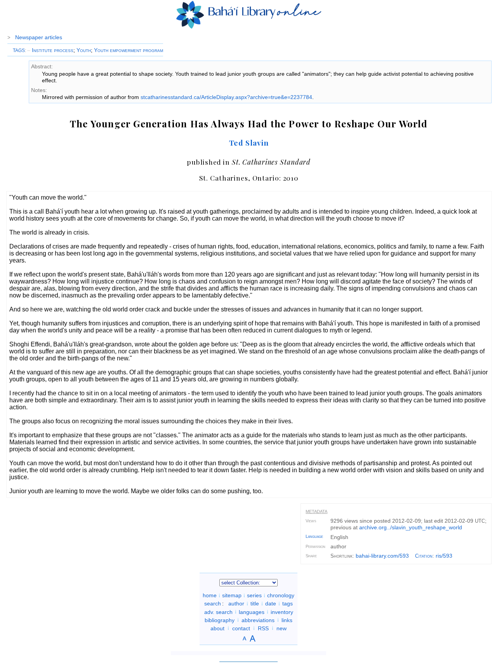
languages (251, 612)
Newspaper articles (38, 37)
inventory (282, 612)
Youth (83, 50)
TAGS (19, 50)
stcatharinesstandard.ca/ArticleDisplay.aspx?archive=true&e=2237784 (226, 97)
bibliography (220, 620)
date (270, 603)
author (236, 603)
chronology (280, 595)
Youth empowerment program (128, 50)
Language (314, 536)
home (210, 595)
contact (241, 628)
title (254, 603)
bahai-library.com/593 (382, 556)
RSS (263, 628)
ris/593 (444, 556)
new (281, 628)
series (254, 595)
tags (287, 603)
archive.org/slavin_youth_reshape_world (410, 527)
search (212, 603)
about (217, 628)
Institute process (50, 50)
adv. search (218, 612)
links (287, 620)
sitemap (232, 595)
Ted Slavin (249, 142)
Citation (424, 556)
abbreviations (258, 620)
